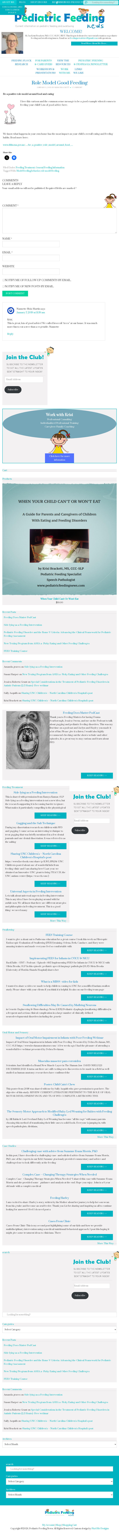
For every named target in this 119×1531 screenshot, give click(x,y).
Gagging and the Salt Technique (35, 823)
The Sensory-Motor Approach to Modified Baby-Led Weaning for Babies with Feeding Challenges (59, 1113)
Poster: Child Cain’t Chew (59, 1084)
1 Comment (77, 88)
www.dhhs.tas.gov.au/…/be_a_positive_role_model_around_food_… (38, 144)
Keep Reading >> (97, 775)
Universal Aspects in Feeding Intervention (35, 891)
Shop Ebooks (39, 2)
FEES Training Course (16, 651)
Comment (10, 205)
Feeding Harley (59, 1198)
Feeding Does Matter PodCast (20, 617)
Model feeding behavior (28, 171)
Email (7, 252)
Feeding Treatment (25, 167)
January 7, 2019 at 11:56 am (31, 312)
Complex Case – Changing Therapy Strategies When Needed (59, 1174)
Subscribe (13, 389)
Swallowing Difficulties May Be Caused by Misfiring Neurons (59, 1005)
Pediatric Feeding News (59, 17)
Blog (22, 2)
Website (8, 266)
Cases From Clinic (59, 1221)
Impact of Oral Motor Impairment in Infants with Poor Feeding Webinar (59, 1038)
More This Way (58, 920)
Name (7, 238)
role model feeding (50, 171)
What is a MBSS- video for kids (59, 981)
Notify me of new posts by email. (29, 286)
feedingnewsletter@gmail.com (84, 38)
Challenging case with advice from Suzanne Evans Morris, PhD (59, 1151)
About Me (8, 2)
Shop (58, 1525)
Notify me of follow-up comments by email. (38, 280)
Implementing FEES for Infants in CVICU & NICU (60, 958)
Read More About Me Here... (94, 43)
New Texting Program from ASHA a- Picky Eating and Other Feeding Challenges (47, 643)
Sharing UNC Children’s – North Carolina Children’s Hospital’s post (57, 693)
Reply (10, 333)
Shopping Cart (69, 1525)
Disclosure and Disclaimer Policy (12, 10)
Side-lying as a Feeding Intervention (23, 625)
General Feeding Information (50, 167)
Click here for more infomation (59, 458)
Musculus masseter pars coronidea (59, 1061)
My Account (48, 1525)
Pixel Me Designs (100, 1528)
